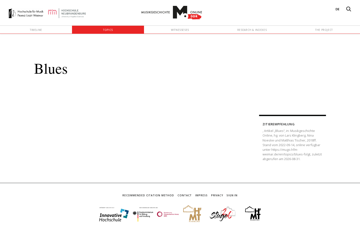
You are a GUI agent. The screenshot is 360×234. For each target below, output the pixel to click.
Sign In (232, 195)
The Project (324, 30)
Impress (201, 195)
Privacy (217, 195)
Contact (185, 195)
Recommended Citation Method (148, 195)
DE (337, 9)
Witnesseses (180, 30)
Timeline (36, 30)
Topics (108, 30)
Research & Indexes (252, 30)
